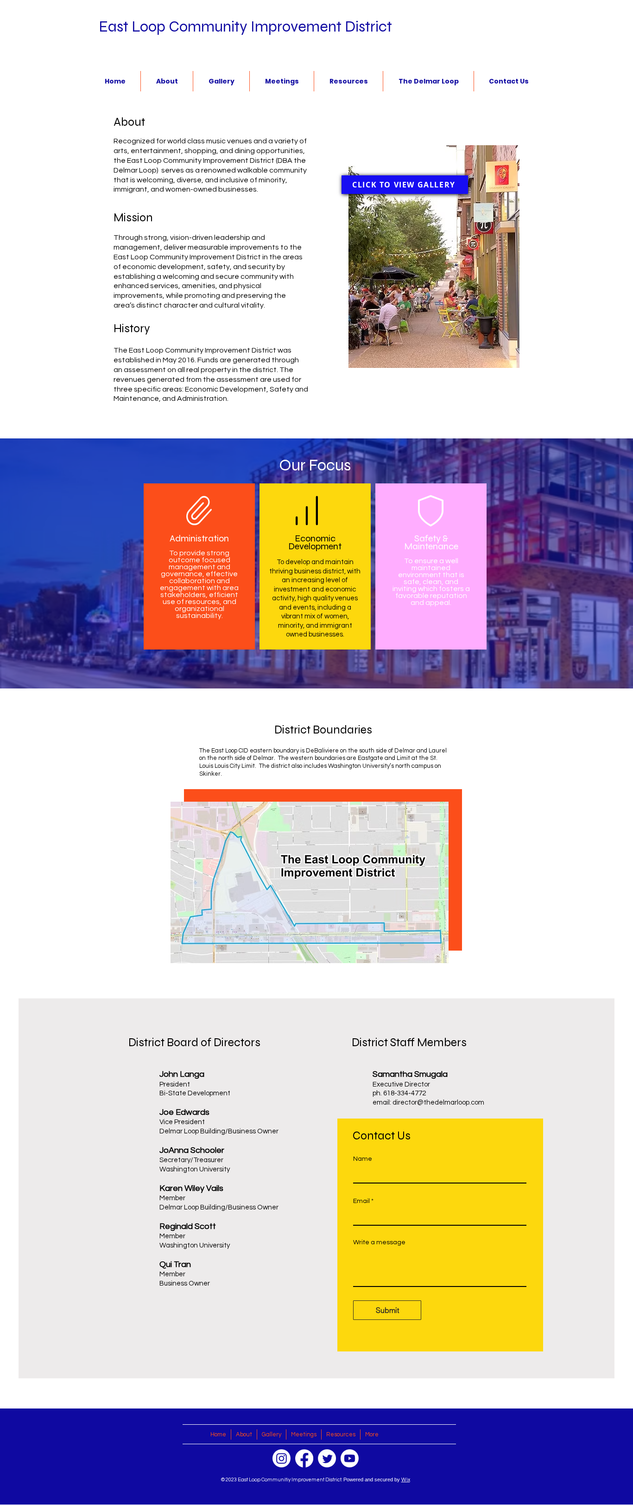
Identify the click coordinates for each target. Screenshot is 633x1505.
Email (361, 1201)
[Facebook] (304, 1458)
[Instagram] (281, 1458)
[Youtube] (350, 1458)
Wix (405, 1479)
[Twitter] (327, 1458)
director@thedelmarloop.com (438, 1102)
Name (362, 1159)
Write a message (379, 1242)
